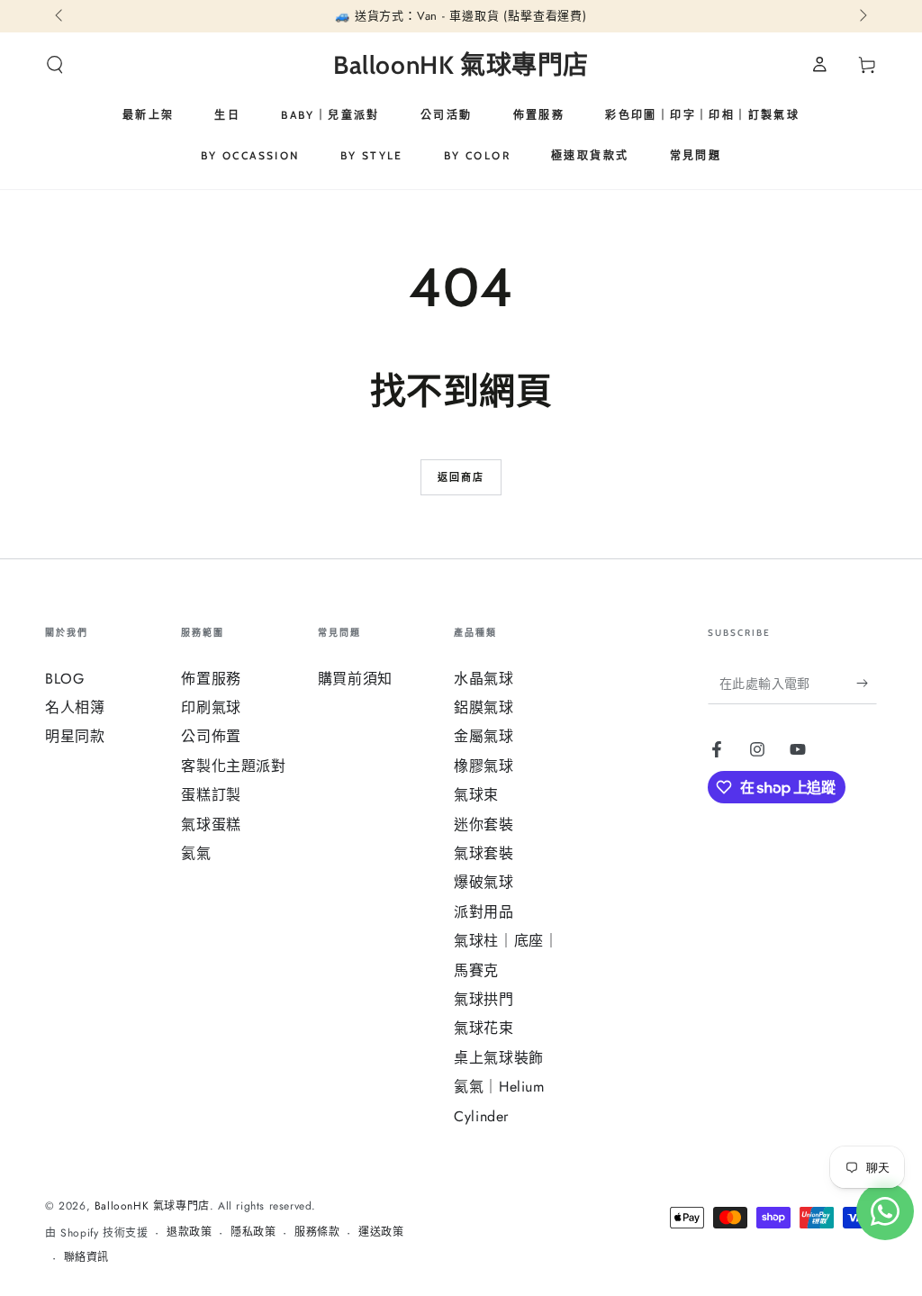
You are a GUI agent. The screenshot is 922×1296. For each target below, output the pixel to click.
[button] (55, 65)
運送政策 (380, 1232)
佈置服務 (210, 678)
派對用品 (483, 912)
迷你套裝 (483, 824)
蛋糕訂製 (210, 794)
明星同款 (74, 736)
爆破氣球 (483, 882)
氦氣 (196, 853)
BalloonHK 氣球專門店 (152, 1206)
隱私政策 (253, 1232)
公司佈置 (210, 736)
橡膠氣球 (483, 766)
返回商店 (461, 477)
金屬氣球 (483, 736)
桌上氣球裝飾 (499, 1057)
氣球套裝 (483, 853)
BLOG (64, 678)
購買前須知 (355, 678)
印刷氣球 (210, 707)
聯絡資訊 (86, 1257)
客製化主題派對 (233, 766)
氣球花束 (483, 1028)
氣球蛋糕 (210, 824)
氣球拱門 (483, 999)
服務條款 (316, 1232)
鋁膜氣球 (483, 707)
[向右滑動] (861, 16)
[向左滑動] (60, 16)
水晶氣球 (483, 678)
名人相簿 (74, 707)
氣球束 (476, 794)
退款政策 (189, 1232)
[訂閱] (866, 683)
